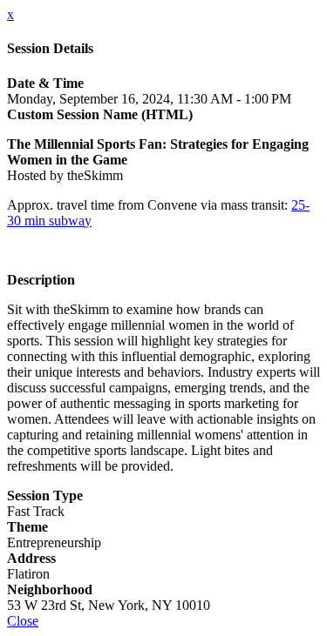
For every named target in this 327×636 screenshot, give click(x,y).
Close (22, 620)
